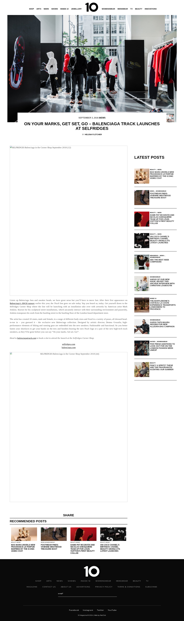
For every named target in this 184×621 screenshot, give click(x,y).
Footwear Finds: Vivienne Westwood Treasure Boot (51, 547)
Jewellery (76, 9)
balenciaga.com (69, 347)
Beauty (138, 9)
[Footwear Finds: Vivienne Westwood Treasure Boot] (141, 197)
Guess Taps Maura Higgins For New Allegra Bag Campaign (162, 324)
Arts (38, 9)
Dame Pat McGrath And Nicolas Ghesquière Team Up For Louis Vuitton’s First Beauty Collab (82, 549)
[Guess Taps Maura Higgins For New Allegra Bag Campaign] (141, 326)
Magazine (32, 587)
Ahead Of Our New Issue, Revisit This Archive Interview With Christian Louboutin (162, 282)
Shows (54, 9)
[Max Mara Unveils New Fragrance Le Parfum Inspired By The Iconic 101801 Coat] (141, 176)
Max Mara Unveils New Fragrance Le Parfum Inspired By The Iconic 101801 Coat (23, 548)
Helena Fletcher (93, 134)
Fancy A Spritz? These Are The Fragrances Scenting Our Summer (161, 367)
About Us (66, 587)
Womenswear (108, 9)
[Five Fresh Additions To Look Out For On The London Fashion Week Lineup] (141, 348)
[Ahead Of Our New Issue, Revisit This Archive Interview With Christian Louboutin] (141, 283)
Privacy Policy (104, 587)
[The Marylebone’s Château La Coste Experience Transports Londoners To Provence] (141, 305)
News (46, 9)
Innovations (151, 9)
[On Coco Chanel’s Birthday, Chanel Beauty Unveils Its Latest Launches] (141, 240)
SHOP (38, 581)
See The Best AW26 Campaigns (159, 261)
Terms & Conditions (129, 587)
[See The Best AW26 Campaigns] (141, 262)
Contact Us (49, 587)
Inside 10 (64, 9)
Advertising (83, 587)
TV (131, 9)
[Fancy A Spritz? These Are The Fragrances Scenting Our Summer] (141, 369)
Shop (31, 9)
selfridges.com (68, 344)
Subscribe (151, 587)
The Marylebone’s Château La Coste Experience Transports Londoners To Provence (163, 305)
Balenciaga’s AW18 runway (22, 303)
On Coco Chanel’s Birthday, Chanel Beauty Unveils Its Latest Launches (110, 548)
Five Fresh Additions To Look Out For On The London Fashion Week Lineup (162, 347)
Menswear (123, 9)
